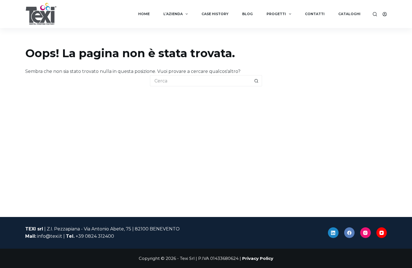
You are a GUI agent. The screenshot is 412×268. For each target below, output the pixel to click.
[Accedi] (385, 14)
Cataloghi (349, 14)
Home (144, 14)
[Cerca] (375, 14)
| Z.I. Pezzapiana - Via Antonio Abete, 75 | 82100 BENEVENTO (102, 229)
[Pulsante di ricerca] (256, 80)
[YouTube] (381, 232)
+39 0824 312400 (95, 236)
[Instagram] (365, 232)
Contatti (315, 14)
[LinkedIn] (333, 232)
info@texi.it (49, 236)
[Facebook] (349, 232)
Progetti (276, 14)
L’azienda (173, 14)
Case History (215, 14)
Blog (247, 14)
